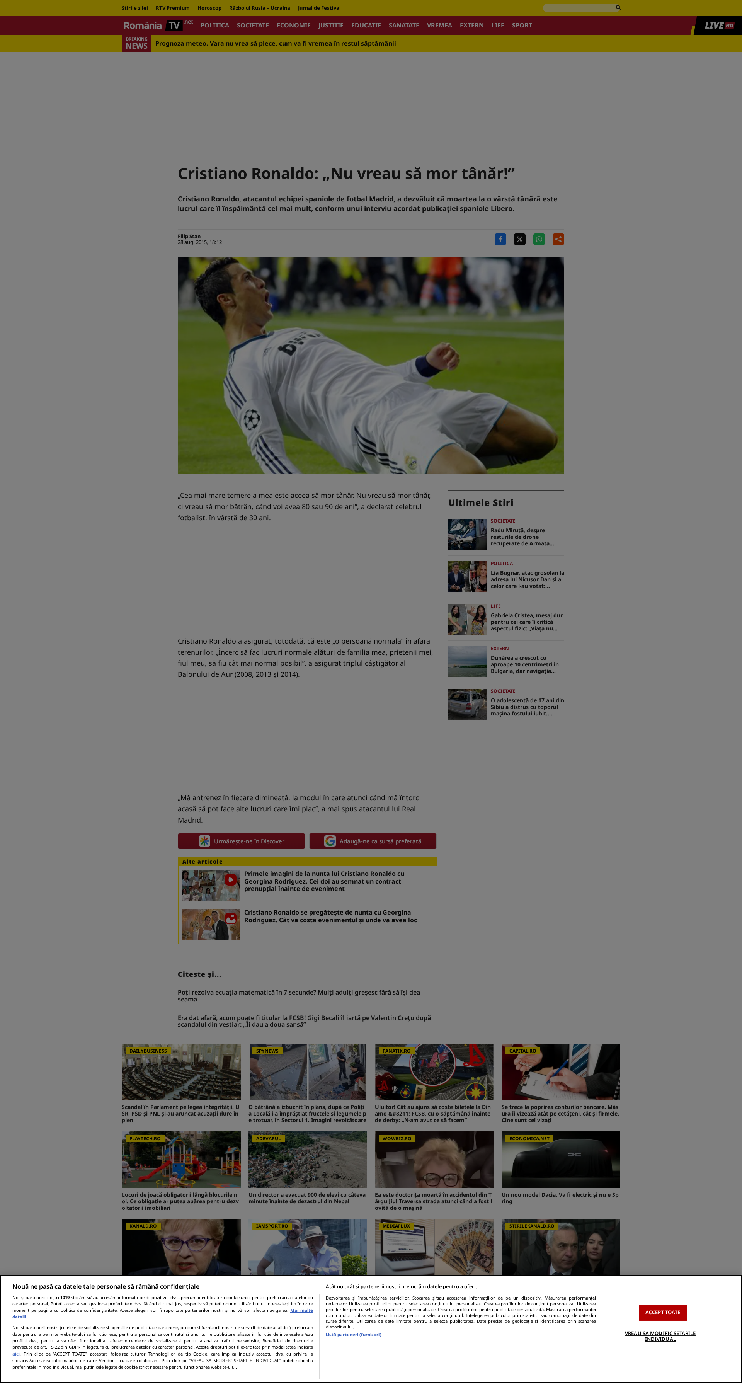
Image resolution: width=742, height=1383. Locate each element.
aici (16, 1354)
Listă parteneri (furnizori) (353, 1334)
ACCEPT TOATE (663, 1312)
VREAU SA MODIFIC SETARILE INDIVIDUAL (660, 1336)
